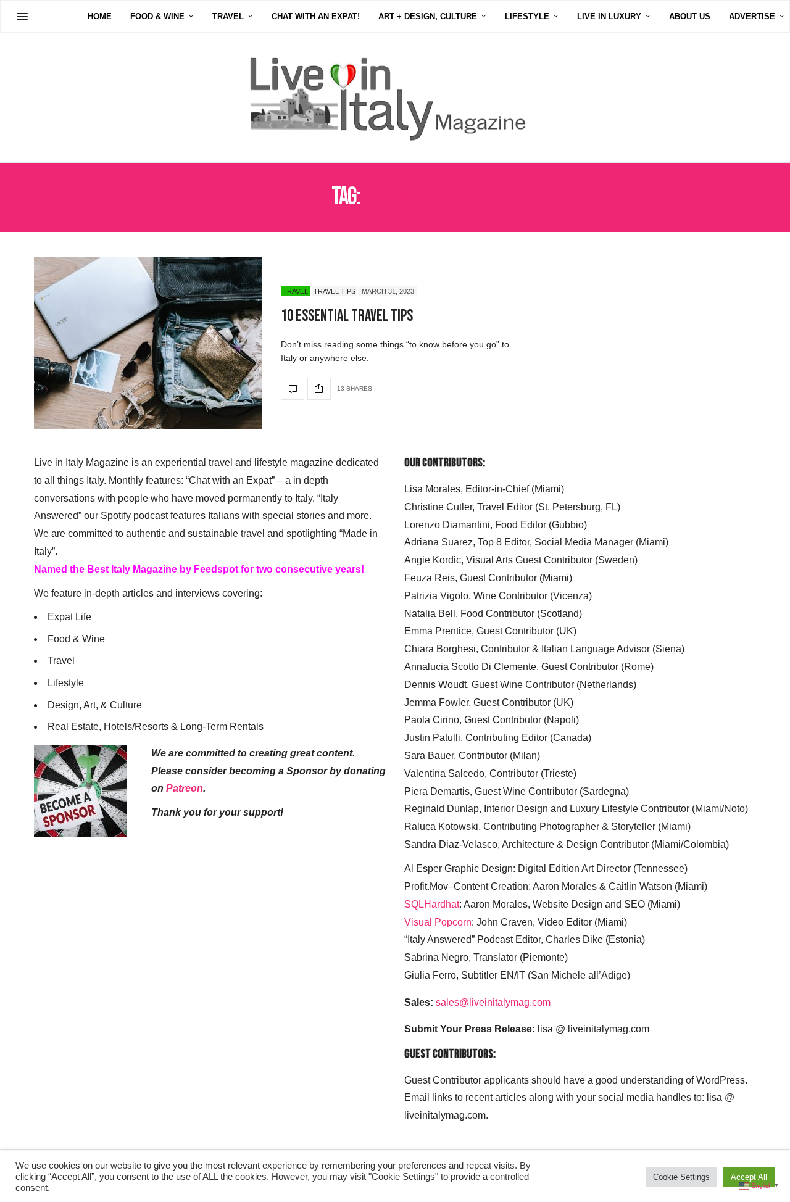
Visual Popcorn (438, 922)
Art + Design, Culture (427, 16)
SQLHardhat (431, 904)
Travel (228, 16)
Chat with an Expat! (316, 16)
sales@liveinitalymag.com (493, 1002)
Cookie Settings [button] (681, 1177)
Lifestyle (527, 16)
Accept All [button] (749, 1177)
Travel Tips (335, 291)
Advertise (752, 16)
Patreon (184, 788)
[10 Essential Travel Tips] (148, 343)
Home (100, 16)
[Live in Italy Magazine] (394, 97)
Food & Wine (157, 16)
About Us (689, 16)
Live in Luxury (609, 16)
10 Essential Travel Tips (347, 316)
